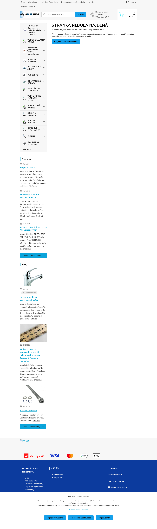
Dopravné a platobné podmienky (73, 2)
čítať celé (33, 186)
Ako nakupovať (33, 2)
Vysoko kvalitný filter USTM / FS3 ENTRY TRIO (33, 229)
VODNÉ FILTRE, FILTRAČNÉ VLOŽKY (34, 98)
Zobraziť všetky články (31, 426)
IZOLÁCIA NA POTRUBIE (33, 143)
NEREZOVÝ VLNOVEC (32, 60)
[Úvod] (29, 14)
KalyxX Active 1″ (28, 167)
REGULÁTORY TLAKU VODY (33, 89)
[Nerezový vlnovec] (33, 394)
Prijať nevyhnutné (55, 518)
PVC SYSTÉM (33, 75)
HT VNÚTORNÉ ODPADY (34, 82)
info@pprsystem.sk (119, 487)
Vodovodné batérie (29, 293)
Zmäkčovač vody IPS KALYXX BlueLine (29, 196)
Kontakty (91, 2)
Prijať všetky (104, 518)
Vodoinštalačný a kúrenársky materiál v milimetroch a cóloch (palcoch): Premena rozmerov (30, 355)
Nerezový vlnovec (28, 410)
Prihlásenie (58, 474)
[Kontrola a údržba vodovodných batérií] (33, 277)
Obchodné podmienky (50, 2)
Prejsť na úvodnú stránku (66, 41)
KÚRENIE (31, 136)
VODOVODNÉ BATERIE (33, 106)
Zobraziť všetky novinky (32, 255)
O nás (23, 2)
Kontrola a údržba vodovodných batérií (29, 298)
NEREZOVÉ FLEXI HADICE (33, 129)
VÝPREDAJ (27, 150)
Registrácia (58, 477)
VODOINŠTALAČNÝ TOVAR (36, 41)
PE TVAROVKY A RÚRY (34, 68)
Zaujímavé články (27, 7)
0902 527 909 (102, 17)
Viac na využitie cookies (78, 510)
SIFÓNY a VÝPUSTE (31, 114)
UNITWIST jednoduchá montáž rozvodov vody (33, 50)
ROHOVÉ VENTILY (31, 121)
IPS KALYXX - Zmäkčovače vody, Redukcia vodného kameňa (34, 30)
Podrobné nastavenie (81, 518)
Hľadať (81, 14)
